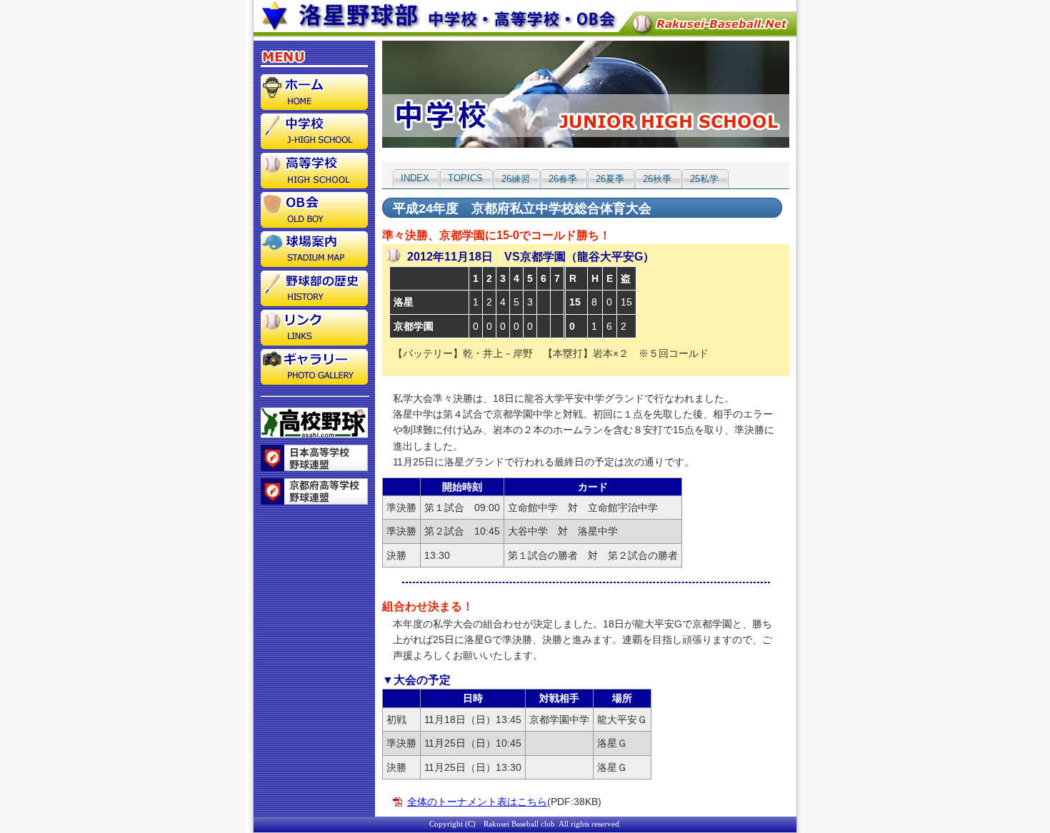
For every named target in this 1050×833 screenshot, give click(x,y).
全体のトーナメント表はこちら (477, 801)
